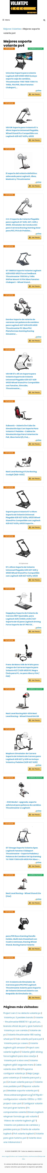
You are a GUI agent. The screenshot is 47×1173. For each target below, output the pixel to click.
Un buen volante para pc (20, 1082)
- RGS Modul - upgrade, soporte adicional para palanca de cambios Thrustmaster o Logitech (23, 805)
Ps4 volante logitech (23, 1133)
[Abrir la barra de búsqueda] (44, 20)
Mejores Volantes (12, 28)
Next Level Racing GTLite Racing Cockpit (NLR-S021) (21, 473)
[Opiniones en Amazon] (23, 560)
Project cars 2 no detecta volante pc (22, 1013)
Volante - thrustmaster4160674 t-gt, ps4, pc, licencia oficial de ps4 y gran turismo (23, 1021)
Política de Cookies (16, 1156)
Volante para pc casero (16, 1043)
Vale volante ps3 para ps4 (29, 1038)
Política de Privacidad (31, 1156)
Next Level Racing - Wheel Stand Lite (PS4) (23, 895)
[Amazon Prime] (38, 91)
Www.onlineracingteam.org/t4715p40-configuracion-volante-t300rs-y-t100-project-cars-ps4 (23, 1099)
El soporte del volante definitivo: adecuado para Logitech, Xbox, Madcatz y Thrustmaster (21, 176)
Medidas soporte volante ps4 (23, 1090)
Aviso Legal (5, 1156)
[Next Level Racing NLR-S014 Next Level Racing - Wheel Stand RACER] (23, 701)
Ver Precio (36, 94)
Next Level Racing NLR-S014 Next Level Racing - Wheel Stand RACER (22, 715)
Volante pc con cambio (16, 1030)
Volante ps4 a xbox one (16, 1060)
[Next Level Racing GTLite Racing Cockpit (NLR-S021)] (23, 462)
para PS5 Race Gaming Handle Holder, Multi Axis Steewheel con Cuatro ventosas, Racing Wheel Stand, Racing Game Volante (21, 940)
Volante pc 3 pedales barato (18, 1017)
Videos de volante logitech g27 (20, 1120)
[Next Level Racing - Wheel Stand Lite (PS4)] (23, 884)
